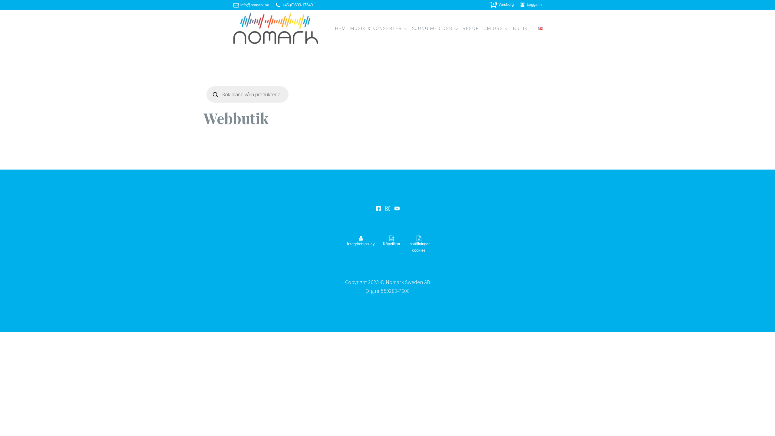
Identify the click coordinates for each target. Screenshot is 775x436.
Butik (520, 28)
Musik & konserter (376, 28)
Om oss (493, 28)
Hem (340, 28)
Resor (471, 28)
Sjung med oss (432, 28)
